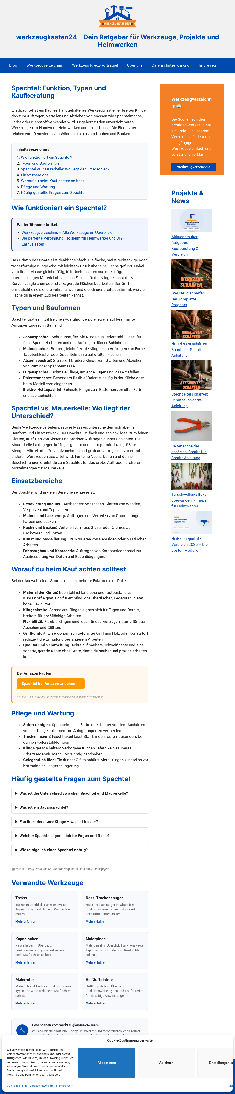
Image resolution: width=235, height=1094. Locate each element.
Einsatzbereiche (34, 175)
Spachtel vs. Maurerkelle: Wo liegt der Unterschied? (65, 169)
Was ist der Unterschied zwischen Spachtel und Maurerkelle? (74, 793)
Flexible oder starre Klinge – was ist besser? (59, 821)
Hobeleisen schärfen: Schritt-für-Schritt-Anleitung (189, 349)
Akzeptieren (107, 1063)
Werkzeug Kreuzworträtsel (95, 65)
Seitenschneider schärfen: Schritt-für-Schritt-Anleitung (189, 452)
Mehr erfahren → (27, 921)
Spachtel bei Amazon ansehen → (51, 683)
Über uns (135, 65)
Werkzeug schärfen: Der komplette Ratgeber (188, 299)
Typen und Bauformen (40, 163)
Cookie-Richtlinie (17, 1085)
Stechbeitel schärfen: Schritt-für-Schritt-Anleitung (189, 400)
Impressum (66, 1085)
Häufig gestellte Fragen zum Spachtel (53, 192)
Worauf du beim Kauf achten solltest (52, 180)
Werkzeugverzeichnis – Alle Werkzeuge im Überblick (67, 232)
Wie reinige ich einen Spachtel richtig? (54, 850)
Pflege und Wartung (38, 186)
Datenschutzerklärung (43, 1085)
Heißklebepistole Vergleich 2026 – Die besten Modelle (189, 544)
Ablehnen (166, 1063)
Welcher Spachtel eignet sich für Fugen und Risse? (64, 835)
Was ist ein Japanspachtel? (44, 807)
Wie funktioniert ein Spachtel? (46, 157)
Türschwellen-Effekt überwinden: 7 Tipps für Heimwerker (189, 500)
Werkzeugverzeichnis (44, 65)
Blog (13, 65)
